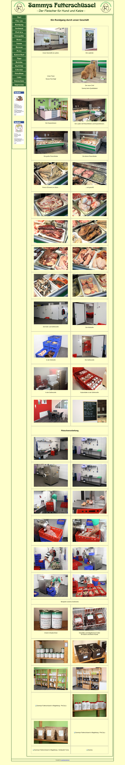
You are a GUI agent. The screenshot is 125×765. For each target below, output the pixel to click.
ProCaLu (19, 32)
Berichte (19, 62)
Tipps (19, 58)
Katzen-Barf (19, 54)
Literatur (19, 69)
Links (19, 77)
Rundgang (19, 24)
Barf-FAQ (19, 65)
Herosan (19, 47)
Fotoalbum (19, 73)
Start (19, 17)
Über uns (19, 20)
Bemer (19, 39)
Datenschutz (19, 80)
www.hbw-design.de (65, 760)
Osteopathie (19, 35)
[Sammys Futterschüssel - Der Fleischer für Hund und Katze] (19, 115)
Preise (19, 50)
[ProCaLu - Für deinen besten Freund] (19, 144)
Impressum (19, 84)
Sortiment (19, 28)
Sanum (19, 43)
